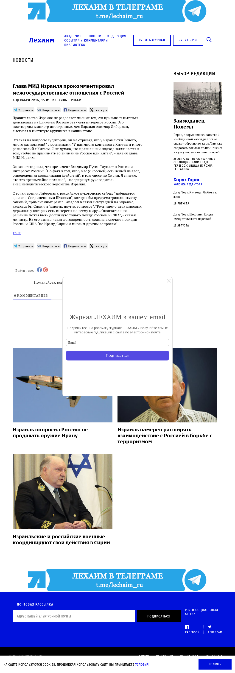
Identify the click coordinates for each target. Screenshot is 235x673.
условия (141, 664)
